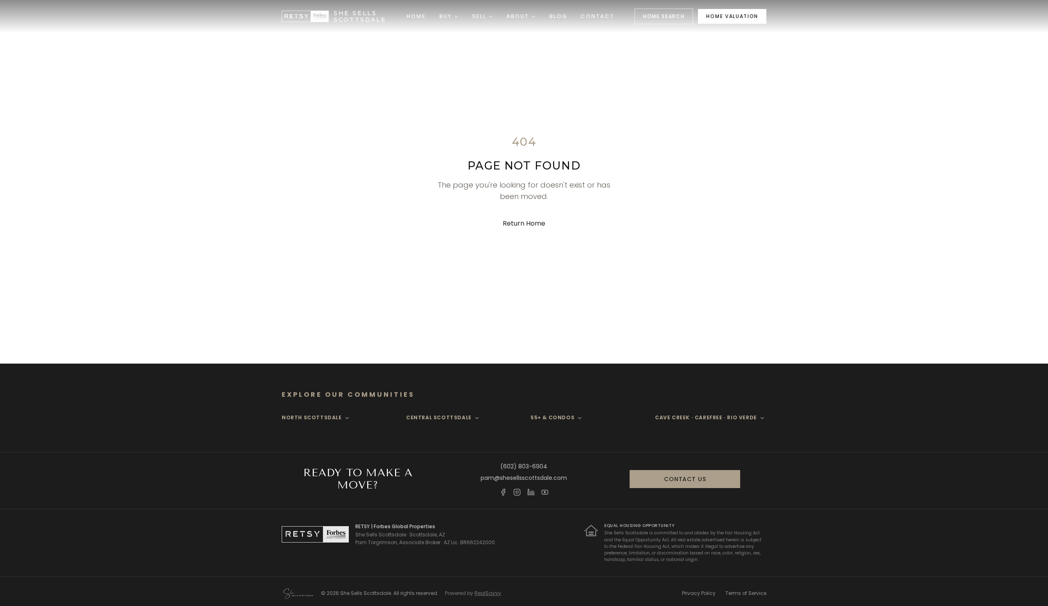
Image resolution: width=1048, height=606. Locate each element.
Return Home (524, 223)
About (517, 16)
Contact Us (685, 479)
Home (416, 16)
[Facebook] (503, 492)
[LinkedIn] (531, 492)
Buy (445, 16)
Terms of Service (745, 593)
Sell (479, 16)
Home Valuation (732, 16)
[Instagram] (517, 492)
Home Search (663, 16)
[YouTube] (545, 492)
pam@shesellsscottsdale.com (524, 478)
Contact (597, 16)
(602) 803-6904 (523, 466)
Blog (558, 16)
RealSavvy (487, 593)
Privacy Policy (699, 593)
